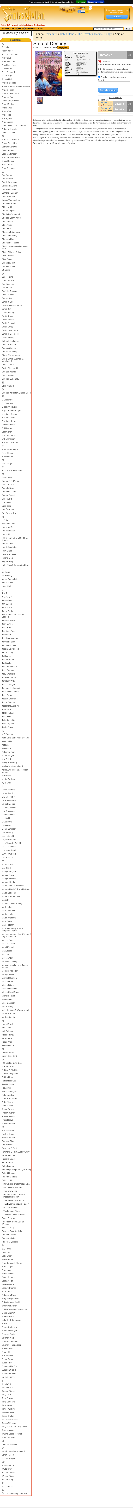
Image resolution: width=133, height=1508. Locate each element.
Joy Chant (6, 709)
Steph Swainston (9, 1327)
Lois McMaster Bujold (11, 843)
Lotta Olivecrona (9, 847)
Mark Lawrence (8, 911)
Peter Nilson (7, 1102)
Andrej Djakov (8, 104)
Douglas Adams (9, 372)
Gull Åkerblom (8, 509)
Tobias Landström (10, 1419)
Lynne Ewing (7, 857)
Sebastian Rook (9, 1295)
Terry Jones (7, 1405)
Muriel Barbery (8, 1014)
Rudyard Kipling (9, 1238)
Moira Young (7, 1006)
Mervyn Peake (8, 974)
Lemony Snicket (9, 807)
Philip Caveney (8, 1113)
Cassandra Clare (9, 186)
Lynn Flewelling (9, 854)
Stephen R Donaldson (11, 1345)
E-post (101, 80)
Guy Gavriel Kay (9, 513)
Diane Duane (8, 365)
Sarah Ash (6, 1270)
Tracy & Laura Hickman (12, 1434)
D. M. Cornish (8, 280)
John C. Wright (8, 684)
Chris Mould (7, 225)
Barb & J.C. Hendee (10, 140)
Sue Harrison (7, 1356)
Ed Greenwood (8, 403)
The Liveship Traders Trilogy (16, 1204)
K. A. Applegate (8, 734)
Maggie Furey (8, 875)
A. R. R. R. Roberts (10, 54)
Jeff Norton (6, 635)
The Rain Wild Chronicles (14, 1215)
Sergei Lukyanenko (10, 1299)
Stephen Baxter (8, 1334)
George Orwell (8, 495)
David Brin (6, 309)
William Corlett (8, 1472)
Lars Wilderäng (8, 790)
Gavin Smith (7, 477)
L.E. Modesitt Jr (8, 797)
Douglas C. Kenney (10, 379)
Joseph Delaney (9, 699)
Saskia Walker (8, 1284)
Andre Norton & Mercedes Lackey (16, 86)
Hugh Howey (7, 561)
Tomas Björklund (9, 1423)
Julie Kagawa (8, 724)
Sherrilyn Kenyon (9, 1306)
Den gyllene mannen (12, 1187)
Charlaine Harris (9, 204)
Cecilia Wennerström (11, 200)
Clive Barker (7, 259)
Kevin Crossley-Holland (12, 766)
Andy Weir (6, 111)
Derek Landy (7, 327)
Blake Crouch (8, 161)
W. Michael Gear (9, 1465)
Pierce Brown (8, 1109)
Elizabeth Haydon (10, 407)
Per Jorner (6, 1088)
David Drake (7, 316)
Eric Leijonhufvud (9, 435)
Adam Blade (7, 51)
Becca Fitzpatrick (9, 143)
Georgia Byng (8, 488)
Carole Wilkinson (9, 182)
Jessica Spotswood (10, 649)
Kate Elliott (6, 748)
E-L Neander (7, 400)
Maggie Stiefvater (9, 879)
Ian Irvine (6, 572)
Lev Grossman (8, 811)
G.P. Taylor (6, 502)
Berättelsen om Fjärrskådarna (16, 1184)
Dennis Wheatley (9, 352)
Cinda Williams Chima (11, 252)
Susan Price (7, 1363)
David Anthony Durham (12, 305)
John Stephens (8, 695)
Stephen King (8, 1338)
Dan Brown (7, 288)
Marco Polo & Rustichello (13, 886)
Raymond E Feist (9, 1148)
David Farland (8, 320)
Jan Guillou (7, 604)
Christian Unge (8, 239)
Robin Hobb (7, 1180)
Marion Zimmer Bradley (12, 903)
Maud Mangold (8, 947)
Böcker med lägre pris (33, 28)
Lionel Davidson (9, 829)
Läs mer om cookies (95, 2)
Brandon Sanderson (11, 157)
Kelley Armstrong (9, 763)
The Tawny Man (10, 1191)
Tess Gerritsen (8, 1412)
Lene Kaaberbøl (9, 800)
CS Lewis (6, 270)
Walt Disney (7, 1469)
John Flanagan (8, 670)
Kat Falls (5, 745)
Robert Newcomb (9, 1173)
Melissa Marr (7, 958)
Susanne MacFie (9, 1366)
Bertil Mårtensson (9, 154)
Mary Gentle (7, 921)
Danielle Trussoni (9, 291)
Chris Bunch (7, 221)
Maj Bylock (6, 868)
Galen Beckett (8, 485)
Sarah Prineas (8, 1277)
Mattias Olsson (8, 944)
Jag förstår (81, 2)
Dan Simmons (8, 284)
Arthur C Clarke (8, 133)
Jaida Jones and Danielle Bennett (13, 615)
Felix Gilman (7, 453)
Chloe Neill (7, 207)
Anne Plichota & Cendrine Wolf (15, 125)
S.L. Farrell (6, 1249)
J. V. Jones (6, 593)
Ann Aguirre (7, 118)
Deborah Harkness (10, 341)
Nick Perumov (8, 1035)
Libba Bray (6, 825)
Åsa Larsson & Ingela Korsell (14, 1493)
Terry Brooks (7, 1398)
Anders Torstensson (10, 93)
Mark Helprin (7, 907)
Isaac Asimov (7, 583)
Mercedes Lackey (9, 961)
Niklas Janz (7, 1038)
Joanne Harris (8, 659)
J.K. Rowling (7, 652)
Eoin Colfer (7, 432)
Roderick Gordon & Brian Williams (13, 1223)
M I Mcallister (7, 864)
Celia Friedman (8, 196)
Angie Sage (7, 108)
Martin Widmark (9, 918)
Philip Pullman (8, 1116)
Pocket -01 (107, 102)
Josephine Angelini (10, 706)
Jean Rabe (7, 627)
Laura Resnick (8, 793)
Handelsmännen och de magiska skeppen (14, 1195)
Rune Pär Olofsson (10, 1242)
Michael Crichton (9, 978)
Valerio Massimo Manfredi (13, 1451)
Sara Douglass (8, 1267)
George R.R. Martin (10, 481)
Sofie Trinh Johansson (12, 1320)
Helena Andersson (10, 554)
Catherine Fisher (9, 189)
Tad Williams (7, 1387)
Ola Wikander (8, 1052)
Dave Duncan (8, 295)
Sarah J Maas (8, 1274)
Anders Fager (8, 90)
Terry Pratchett (8, 1409)
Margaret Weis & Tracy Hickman (16, 889)
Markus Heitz (7, 914)
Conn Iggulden (8, 263)
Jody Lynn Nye (8, 674)
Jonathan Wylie (8, 681)
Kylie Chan (7, 783)
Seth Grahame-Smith (11, 1302)
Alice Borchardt (8, 72)
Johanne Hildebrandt (11, 688)
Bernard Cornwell (9, 147)
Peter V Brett (7, 1106)
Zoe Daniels (7, 1486)
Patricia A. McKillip (10, 1070)
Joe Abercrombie (9, 667)
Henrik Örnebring (9, 547)
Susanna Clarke (9, 1370)
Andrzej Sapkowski (10, 101)
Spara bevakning (108, 90)
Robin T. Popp (8, 1228)
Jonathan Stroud (9, 677)
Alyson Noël (7, 79)
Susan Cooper (8, 1359)
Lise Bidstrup (7, 832)
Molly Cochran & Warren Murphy (16, 1010)
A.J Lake (5, 47)
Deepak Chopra (9, 348)
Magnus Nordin (8, 882)
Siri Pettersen (8, 1316)
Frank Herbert (8, 457)
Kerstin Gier (7, 776)
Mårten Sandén (8, 1017)
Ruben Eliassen (9, 1235)
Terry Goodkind (8, 1402)
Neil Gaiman (7, 1031)
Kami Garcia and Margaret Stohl (16, 738)
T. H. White (6, 1384)
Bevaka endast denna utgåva (113, 77)
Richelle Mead (8, 1159)
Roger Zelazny (8, 1218)
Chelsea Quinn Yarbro (11, 218)
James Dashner (9, 620)
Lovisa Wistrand (9, 850)
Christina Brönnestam (11, 232)
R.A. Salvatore (8, 1130)
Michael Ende (8, 981)
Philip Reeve (7, 1120)
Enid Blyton (7, 428)
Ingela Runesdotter (10, 579)
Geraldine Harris (9, 492)
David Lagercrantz (10, 330)
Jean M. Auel (7, 624)
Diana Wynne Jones (11, 355)
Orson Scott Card (9, 1056)
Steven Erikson (8, 1348)
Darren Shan (7, 298)
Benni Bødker (8, 150)
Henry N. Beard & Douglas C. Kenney (15, 539)
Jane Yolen (7, 607)
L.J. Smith (6, 818)
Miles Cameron (8, 1003)
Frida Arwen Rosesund (12, 470)
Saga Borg (6, 1252)
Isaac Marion (7, 586)
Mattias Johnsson (9, 940)
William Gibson (8, 1476)
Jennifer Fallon (8, 642)
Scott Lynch (7, 1291)
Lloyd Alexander (9, 839)
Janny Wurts (7, 611)
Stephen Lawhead (10, 1341)
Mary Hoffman (8, 925)
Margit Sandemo (9, 893)
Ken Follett (6, 759)
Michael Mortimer (9, 989)
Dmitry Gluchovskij (10, 368)
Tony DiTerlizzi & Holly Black (14, 1427)
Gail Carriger (7, 463)
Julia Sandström (9, 720)
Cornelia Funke (8, 266)
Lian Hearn (7, 822)
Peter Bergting (8, 1095)
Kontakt (13, 28)
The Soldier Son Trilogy (13, 1200)
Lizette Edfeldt (8, 836)
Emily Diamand (8, 425)
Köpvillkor (4, 28)
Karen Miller (7, 741)
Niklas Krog (7, 1042)
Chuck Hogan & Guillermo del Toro (15, 247)
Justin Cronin (7, 727)
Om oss (21, 28)
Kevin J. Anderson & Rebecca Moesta (15, 771)
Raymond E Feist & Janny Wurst (16, 1152)
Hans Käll (6, 534)
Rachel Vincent (8, 1138)
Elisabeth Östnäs (9, 414)
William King (7, 1480)
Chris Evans (7, 228)
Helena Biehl (7, 558)
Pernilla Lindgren (9, 1091)
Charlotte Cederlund (11, 214)
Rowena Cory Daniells (12, 1231)
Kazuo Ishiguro (8, 755)
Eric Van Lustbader (10, 442)
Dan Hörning (7, 277)
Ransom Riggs (8, 1141)
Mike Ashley (7, 999)
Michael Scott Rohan (11, 992)
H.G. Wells (6, 520)
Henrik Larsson (8, 531)
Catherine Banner (10, 193)
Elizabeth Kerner (9, 421)
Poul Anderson (8, 1123)
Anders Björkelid (9, 83)
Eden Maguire (8, 386)
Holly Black (7, 551)
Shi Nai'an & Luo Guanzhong (14, 1309)
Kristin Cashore (8, 779)
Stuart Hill (6, 1352)
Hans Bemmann (9, 524)
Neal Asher (7, 1028)
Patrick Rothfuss (9, 1081)
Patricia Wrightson (10, 1074)
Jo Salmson (7, 656)
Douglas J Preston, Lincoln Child (16, 393)
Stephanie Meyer (9, 1331)
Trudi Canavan (8, 1437)
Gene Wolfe (7, 499)
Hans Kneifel (7, 527)
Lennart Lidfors (8, 815)
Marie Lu (6, 900)
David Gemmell (8, 323)
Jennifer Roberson (10, 645)
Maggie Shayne (9, 871)
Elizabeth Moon (9, 417)
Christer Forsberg (9, 236)
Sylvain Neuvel (8, 1377)
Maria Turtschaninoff (11, 896)
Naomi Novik (7, 1024)
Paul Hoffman (8, 1084)
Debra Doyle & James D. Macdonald (13, 360)
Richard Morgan (9, 1155)
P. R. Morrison (8, 1066)
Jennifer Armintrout (10, 638)
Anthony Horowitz (9, 129)
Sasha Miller (7, 1281)
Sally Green (7, 1256)
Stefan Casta (7, 1323)
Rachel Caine (8, 1134)
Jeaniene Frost (8, 631)
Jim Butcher (7, 663)
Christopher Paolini (10, 243)
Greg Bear (6, 506)
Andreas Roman (9, 97)
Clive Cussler (8, 256)
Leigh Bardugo (8, 804)
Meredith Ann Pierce (11, 971)
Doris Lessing (8, 375)
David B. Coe (7, 302)
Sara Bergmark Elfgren (12, 1263)
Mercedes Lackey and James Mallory (15, 966)
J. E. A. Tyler (7, 597)
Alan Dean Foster (9, 65)
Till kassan (116, 17)
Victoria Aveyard (9, 1458)
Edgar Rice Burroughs (11, 410)
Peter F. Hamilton (9, 1098)
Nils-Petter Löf (8, 1045)
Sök (128, 29)
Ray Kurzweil (7, 1145)
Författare (15, 40)
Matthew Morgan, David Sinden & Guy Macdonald (16, 935)
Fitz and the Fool (10, 1207)
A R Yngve (6, 58)
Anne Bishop (7, 122)
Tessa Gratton (8, 1416)
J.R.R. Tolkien (8, 713)
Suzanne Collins (9, 1373)
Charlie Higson (8, 211)
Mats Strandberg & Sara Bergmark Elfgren (12, 929)
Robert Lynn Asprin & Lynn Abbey (16, 1170)
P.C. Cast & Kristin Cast (12, 1063)
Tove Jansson (8, 1430)
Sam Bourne (7, 1259)
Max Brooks (7, 951)
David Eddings (8, 312)
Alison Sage (7, 76)
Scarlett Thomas (9, 1288)
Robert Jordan (8, 1166)
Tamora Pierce (8, 1391)
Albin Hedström (8, 61)
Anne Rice (6, 115)
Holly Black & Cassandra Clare (15, 565)
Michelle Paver (8, 996)
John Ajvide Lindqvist (11, 692)
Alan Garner (7, 69)
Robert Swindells (9, 1177)
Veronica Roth (8, 1455)
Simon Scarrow (8, 1313)
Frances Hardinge (10, 449)
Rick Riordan (7, 1162)
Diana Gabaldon (9, 344)
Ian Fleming (7, 575)
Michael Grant (8, 985)
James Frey (7, 600)
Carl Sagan (7, 175)
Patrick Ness (7, 1077)
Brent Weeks (7, 164)
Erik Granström (8, 439)
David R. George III (10, 334)
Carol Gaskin (7, 179)
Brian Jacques (8, 168)
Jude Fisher (7, 716)
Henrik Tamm (7, 544)
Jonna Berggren (9, 702)
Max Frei (5, 954)
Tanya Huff (6, 1395)
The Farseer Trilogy (12, 1211)
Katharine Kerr (8, 752)
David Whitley (8, 337)
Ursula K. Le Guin (9, 1444)
